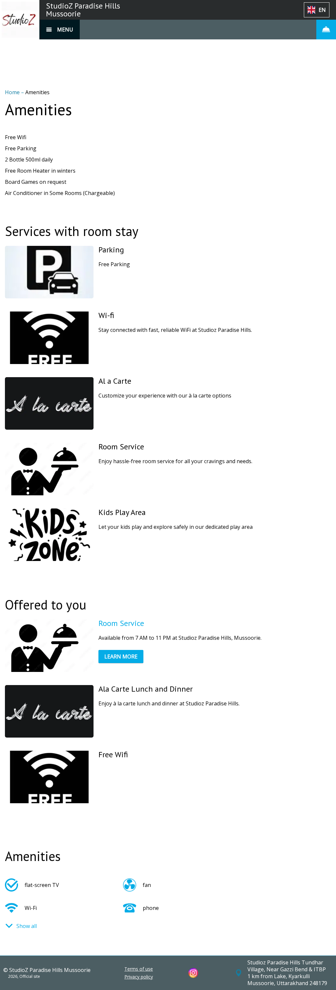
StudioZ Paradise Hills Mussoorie (83, 10)
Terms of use (138, 969)
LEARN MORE (120, 656)
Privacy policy (138, 977)
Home (13, 92)
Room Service (121, 623)
